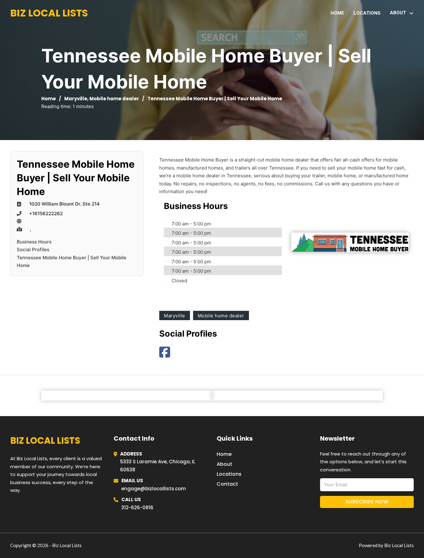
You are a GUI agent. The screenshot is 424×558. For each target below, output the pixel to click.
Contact (227, 484)
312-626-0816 (137, 507)
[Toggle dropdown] (411, 13)
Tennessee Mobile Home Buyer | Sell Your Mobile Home (71, 262)
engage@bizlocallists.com (153, 488)
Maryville (75, 98)
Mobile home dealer (114, 98)
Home (337, 13)
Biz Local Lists (49, 13)
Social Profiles (33, 249)
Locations (367, 13)
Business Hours (34, 242)
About (224, 464)
